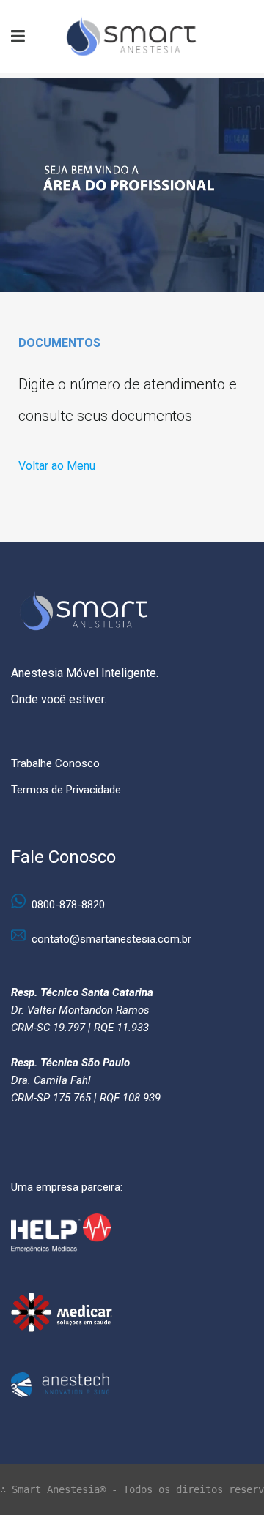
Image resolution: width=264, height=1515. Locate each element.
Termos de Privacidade (66, 789)
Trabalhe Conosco (55, 763)
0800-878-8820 (68, 904)
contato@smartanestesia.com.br (111, 939)
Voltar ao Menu (56, 466)
